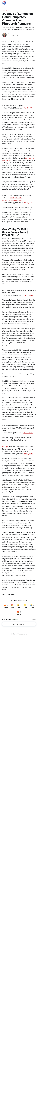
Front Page (5, 10)
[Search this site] (32, 2)
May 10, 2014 (28, 203)
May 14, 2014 (28, 433)
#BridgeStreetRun (16, 198)
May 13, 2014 (28, 295)
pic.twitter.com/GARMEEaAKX (12, 200)
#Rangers (5, 446)
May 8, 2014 (28, 108)
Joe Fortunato (12, 34)
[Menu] (35, 2)
